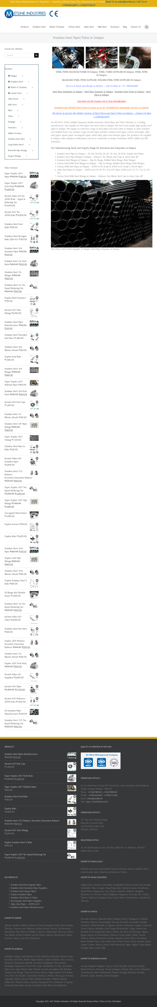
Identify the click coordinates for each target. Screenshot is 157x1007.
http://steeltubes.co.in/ (97, 801)
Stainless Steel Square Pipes (23, 891)
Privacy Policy (93, 1001)
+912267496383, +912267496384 (102, 792)
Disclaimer (117, 1001)
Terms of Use (105, 1001)
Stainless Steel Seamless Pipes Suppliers (29, 888)
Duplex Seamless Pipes (21, 894)
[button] (147, 27)
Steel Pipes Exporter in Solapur (98, 91)
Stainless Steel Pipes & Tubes (24, 897)
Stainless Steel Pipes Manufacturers (27, 907)
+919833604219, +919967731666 (103, 795)
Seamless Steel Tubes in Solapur (129, 91)
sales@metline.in (95, 798)
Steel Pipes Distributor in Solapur (68, 91)
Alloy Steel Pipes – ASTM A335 (25, 904)
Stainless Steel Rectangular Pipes (26, 884)
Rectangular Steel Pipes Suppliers (26, 901)
